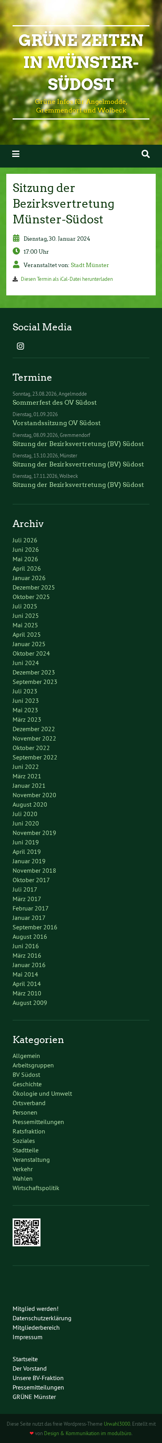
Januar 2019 (29, 861)
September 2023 (35, 682)
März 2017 (27, 899)
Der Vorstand (30, 1368)
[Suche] (146, 154)
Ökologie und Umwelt (42, 1093)
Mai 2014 (25, 974)
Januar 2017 (29, 917)
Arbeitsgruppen (33, 1065)
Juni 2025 (26, 615)
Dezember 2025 (34, 587)
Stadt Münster (90, 265)
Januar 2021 (29, 785)
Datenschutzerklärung (42, 1318)
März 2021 (27, 776)
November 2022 (34, 738)
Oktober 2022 (31, 748)
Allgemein (26, 1056)
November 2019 (34, 833)
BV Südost (26, 1074)
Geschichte (27, 1084)
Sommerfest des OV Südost (55, 402)
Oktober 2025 (31, 597)
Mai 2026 (25, 559)
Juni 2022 (26, 766)
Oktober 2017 (31, 880)
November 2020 (34, 795)
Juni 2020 (26, 823)
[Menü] (15, 154)
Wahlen (23, 1178)
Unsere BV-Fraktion (38, 1378)
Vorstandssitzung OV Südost (57, 423)
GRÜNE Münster (34, 1397)
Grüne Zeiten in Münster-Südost (81, 62)
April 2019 (27, 851)
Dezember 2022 (34, 729)
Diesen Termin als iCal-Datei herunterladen (67, 279)
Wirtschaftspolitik (36, 1188)
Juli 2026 (25, 540)
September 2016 (35, 927)
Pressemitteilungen (38, 1122)
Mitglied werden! (36, 1308)
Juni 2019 (26, 842)
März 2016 (27, 955)
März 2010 (27, 993)
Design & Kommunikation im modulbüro (87, 1433)
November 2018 (34, 870)
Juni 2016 (26, 946)
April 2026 (27, 568)
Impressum (27, 1337)
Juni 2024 (26, 663)
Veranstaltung (31, 1159)
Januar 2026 (29, 578)
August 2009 (30, 1002)
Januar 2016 (29, 965)
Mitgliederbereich (36, 1327)
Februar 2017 (31, 908)
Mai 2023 (25, 710)
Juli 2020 (25, 814)
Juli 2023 (25, 691)
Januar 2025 (29, 644)
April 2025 (27, 634)
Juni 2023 (26, 700)
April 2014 (27, 984)
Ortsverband (29, 1103)
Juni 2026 (26, 549)
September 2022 (35, 757)
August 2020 (30, 804)
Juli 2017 (25, 889)
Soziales (24, 1140)
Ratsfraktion (29, 1131)
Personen (25, 1112)
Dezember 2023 (34, 672)
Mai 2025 (25, 625)
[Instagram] (20, 347)
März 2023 (27, 719)
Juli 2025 (25, 606)
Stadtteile (26, 1150)
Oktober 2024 (31, 653)
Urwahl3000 (117, 1424)
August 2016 (30, 936)
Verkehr (23, 1169)
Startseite (25, 1359)
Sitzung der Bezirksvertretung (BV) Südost (78, 444)
